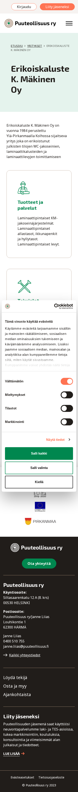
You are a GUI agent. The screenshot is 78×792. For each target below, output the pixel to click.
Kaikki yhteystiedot (24, 655)
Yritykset (34, 46)
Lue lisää (11, 753)
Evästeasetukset (22, 777)
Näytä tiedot (55, 439)
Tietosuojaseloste (51, 777)
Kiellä (39, 482)
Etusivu (17, 46)
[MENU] (69, 23)
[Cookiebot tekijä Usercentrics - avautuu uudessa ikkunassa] (55, 306)
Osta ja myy (15, 686)
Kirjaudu (24, 6)
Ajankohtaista (17, 694)
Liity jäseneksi (57, 6)
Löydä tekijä (15, 677)
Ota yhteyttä (39, 563)
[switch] (67, 394)
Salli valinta (39, 468)
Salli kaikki (39, 453)
